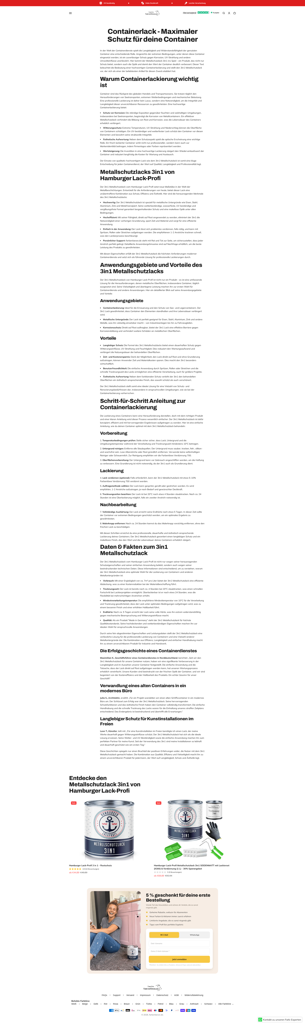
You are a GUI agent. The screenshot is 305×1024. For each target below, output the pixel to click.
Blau (171, 1004)
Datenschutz (162, 995)
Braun (127, 1004)
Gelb (96, 1004)
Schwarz (208, 1004)
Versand (130, 995)
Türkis (149, 1004)
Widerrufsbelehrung (194, 995)
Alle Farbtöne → (226, 1004)
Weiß (73, 1004)
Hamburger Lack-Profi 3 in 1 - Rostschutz (90, 865)
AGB (176, 995)
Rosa (115, 1004)
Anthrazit (194, 1004)
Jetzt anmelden (179, 959)
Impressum (145, 995)
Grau (181, 1004)
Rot (105, 1004)
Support (116, 995)
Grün (137, 1004)
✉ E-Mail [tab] (164, 935)
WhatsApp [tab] (194, 935)
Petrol (160, 1004)
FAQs (104, 995)
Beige (85, 1004)
